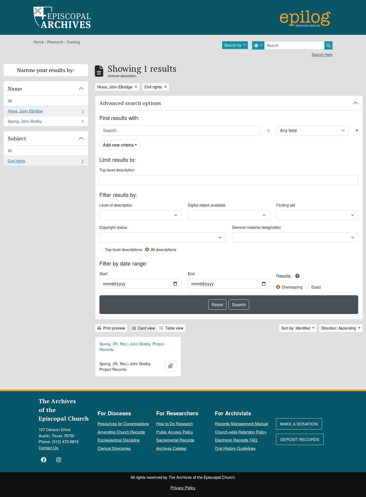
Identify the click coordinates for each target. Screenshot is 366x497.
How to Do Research (174, 423)
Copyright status (113, 227)
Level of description (115, 205)
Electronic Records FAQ (236, 440)
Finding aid (285, 205)
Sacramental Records (175, 440)
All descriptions (163, 249)
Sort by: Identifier (296, 328)
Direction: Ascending (339, 328)
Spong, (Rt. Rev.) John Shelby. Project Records (131, 346)
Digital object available (207, 205)
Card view (146, 328)
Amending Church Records (121, 432)
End (191, 273)
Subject (17, 138)
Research (55, 41)
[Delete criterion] (356, 130)
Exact (316, 287)
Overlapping (292, 287)
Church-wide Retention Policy (241, 432)
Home (38, 41)
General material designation (256, 227)
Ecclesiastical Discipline (119, 440)
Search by (233, 45)
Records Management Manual (241, 423)
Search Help (322, 54)
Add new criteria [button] (118, 145)
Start (103, 273)
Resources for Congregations (123, 423)
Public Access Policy (174, 432)
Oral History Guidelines (235, 448)
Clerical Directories (114, 448)
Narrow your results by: (45, 70)
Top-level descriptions (123, 249)
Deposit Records (299, 439)
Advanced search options (130, 103)
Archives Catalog (171, 448)
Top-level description (117, 170)
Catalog (73, 41)
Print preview (113, 328)
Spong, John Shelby (46, 122)
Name (15, 88)
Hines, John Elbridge (46, 112)
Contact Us (48, 447)
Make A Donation (299, 424)
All (10, 100)
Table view (173, 328)
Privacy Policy (183, 487)
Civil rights (46, 162)
